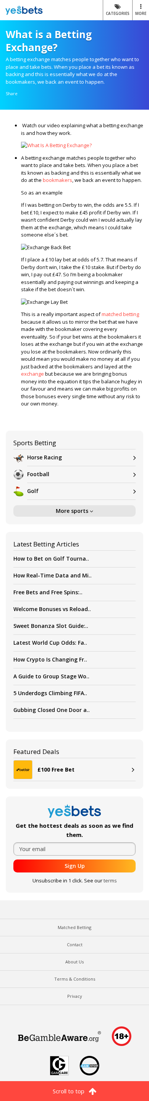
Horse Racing (44, 457)
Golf (33, 491)
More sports (73, 510)
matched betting (120, 314)
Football (38, 474)
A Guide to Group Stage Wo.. (51, 676)
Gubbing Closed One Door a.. (51, 709)
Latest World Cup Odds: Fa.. (50, 642)
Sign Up (75, 865)
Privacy (74, 996)
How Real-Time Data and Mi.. (52, 575)
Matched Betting (74, 927)
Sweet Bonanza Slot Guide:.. (50, 625)
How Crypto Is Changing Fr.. (50, 659)
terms (110, 880)
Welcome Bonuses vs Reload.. (52, 609)
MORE (140, 13)
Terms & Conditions (74, 979)
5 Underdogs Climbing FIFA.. (50, 693)
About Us (74, 962)
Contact (75, 944)
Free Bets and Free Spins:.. (48, 592)
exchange (32, 373)
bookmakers (57, 180)
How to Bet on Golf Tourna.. (51, 558)
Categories (118, 13)
